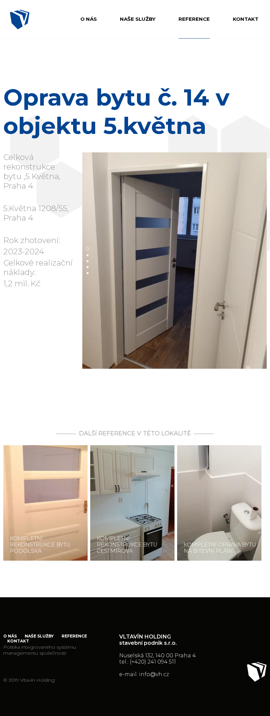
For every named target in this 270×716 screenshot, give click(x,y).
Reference (194, 19)
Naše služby (137, 19)
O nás (88, 19)
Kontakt (245, 19)
